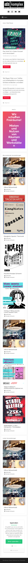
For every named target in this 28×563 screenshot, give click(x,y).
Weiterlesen (7, 66)
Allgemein (7, 72)
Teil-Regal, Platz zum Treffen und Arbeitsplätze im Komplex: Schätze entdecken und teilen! (13, 80)
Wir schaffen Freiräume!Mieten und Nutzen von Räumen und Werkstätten (14, 130)
